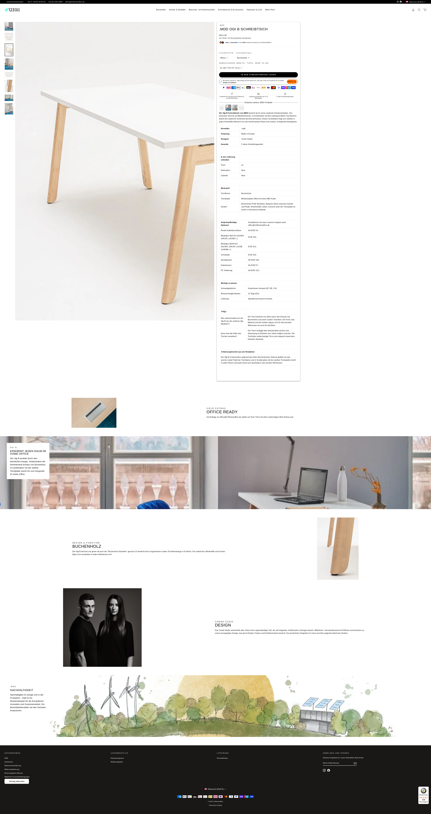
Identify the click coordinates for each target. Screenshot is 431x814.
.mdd (221, 25)
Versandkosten (222, 758)
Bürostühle (161, 10)
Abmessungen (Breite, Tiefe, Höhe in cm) (244, 63)
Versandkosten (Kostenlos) (241, 38)
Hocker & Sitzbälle (177, 10)
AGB (6, 758)
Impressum (8, 762)
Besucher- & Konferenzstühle (202, 10)
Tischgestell (244, 53)
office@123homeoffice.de (74, 2)
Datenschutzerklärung (12, 765)
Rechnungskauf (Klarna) (13, 773)
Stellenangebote (117, 762)
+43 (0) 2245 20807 (55, 2)
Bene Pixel (270, 10)
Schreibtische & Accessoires (230, 10)
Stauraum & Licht (254, 10)
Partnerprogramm (117, 758)
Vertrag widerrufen (16, 781)
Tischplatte (226, 53)
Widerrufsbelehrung (11, 769)
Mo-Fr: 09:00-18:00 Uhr (37, 2)
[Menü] (427, 788)
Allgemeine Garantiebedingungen (17, 777)
